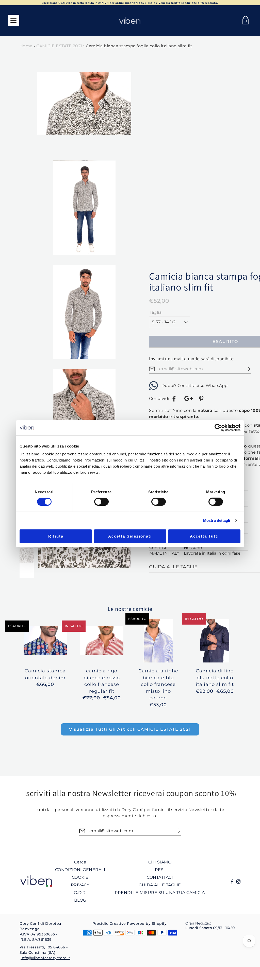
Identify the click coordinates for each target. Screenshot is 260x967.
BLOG (80, 900)
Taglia (155, 312)
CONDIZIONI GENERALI (80, 869)
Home (26, 46)
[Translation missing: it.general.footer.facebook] (174, 398)
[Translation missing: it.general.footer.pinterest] (202, 398)
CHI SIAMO (160, 862)
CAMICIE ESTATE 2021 (59, 46)
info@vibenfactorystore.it (45, 958)
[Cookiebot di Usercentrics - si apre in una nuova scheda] (218, 427)
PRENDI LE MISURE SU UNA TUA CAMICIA (160, 892)
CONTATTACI (160, 877)
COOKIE (80, 877)
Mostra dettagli (216, 520)
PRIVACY (80, 885)
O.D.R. (80, 892)
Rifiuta (55, 536)
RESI (160, 869)
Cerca (80, 862)
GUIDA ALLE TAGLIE (160, 885)
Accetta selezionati (130, 536)
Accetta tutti (204, 536)
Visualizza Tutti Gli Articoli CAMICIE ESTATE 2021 (130, 729)
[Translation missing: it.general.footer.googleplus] (188, 398)
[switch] (101, 502)
